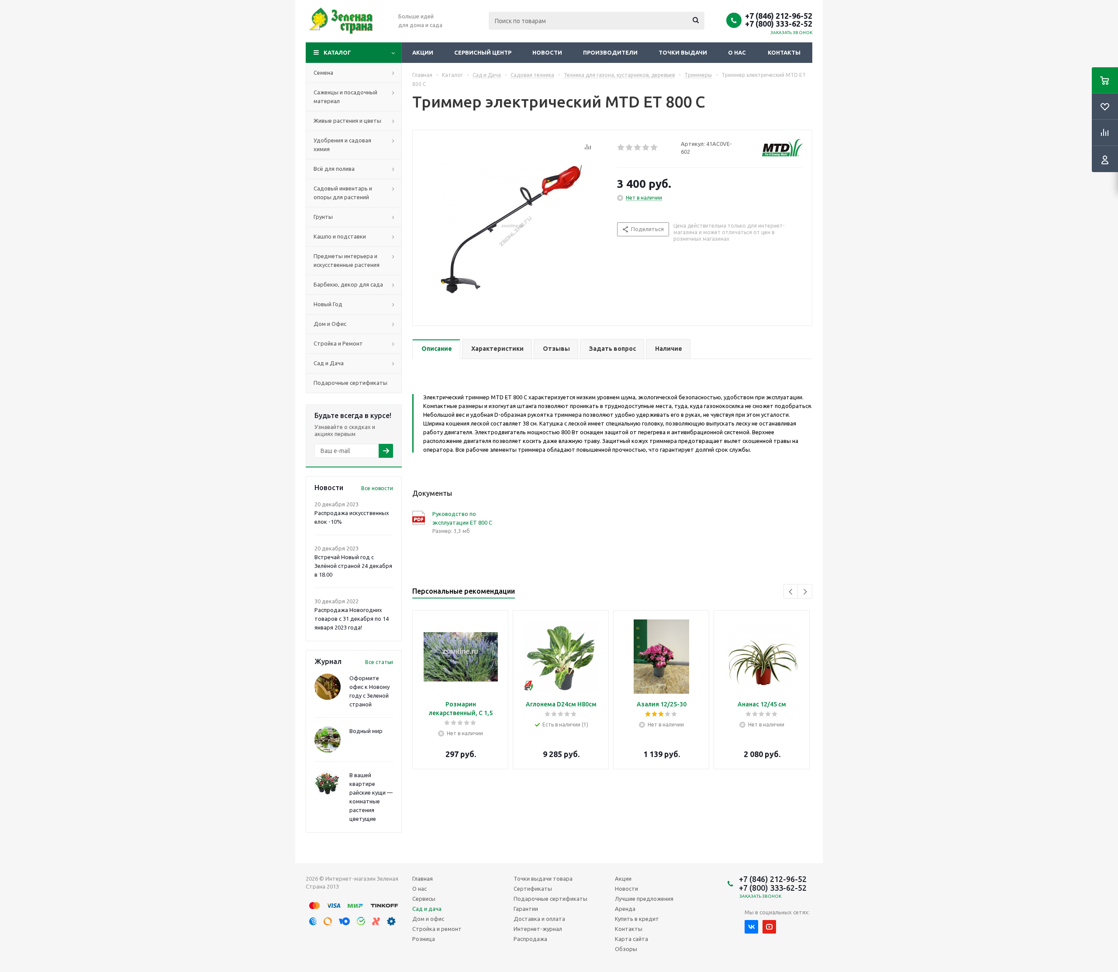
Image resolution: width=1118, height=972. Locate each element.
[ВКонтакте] (751, 927)
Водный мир (366, 731)
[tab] (436, 349)
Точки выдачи (683, 52)
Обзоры (626, 949)
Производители (610, 52)
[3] (638, 147)
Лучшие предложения (644, 899)
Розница (423, 939)
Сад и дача (427, 909)
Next (805, 592)
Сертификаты (533, 889)
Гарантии (526, 909)
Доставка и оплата (539, 919)
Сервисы (423, 899)
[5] (654, 147)
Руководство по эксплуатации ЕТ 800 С (462, 518)
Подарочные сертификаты (550, 899)
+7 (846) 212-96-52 (778, 16)
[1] (621, 147)
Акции (422, 52)
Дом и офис (428, 919)
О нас (737, 52)
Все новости (377, 488)
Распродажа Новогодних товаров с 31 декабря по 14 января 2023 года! (351, 618)
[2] (629, 147)
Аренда (625, 909)
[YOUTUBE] (769, 927)
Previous (791, 592)
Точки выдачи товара (543, 878)
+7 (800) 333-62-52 (778, 24)
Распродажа (530, 939)
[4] (646, 147)
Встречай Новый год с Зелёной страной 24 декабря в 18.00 (353, 566)
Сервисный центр (482, 52)
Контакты (784, 52)
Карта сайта (631, 939)
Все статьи (379, 662)
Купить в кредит (637, 919)
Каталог (337, 52)
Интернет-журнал (538, 929)
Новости (547, 52)
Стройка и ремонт (437, 929)
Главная (422, 878)
